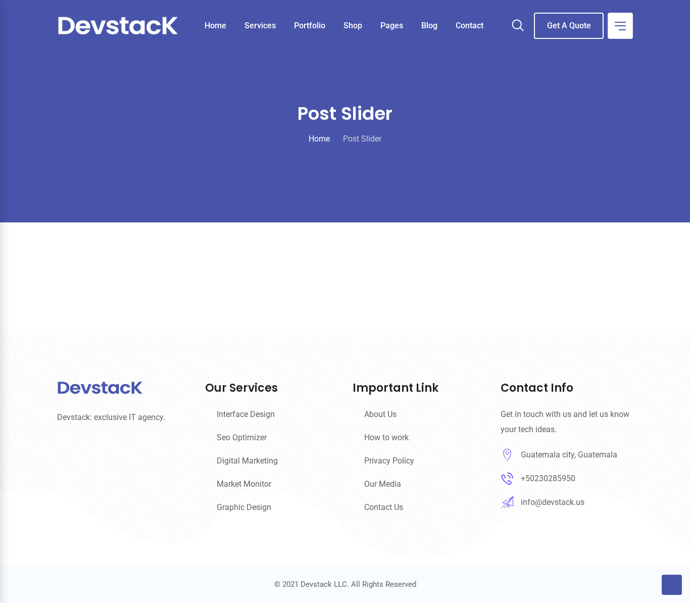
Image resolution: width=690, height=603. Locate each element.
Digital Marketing (247, 461)
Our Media (382, 484)
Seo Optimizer (242, 437)
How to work (386, 437)
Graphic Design (244, 507)
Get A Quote (569, 25)
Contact (469, 25)
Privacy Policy (389, 461)
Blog (429, 25)
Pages (391, 25)
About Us (380, 414)
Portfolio (309, 25)
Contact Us (383, 507)
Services (260, 25)
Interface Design (246, 414)
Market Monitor (244, 484)
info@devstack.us (552, 502)
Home (215, 25)
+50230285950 (548, 478)
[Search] (518, 26)
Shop (352, 25)
